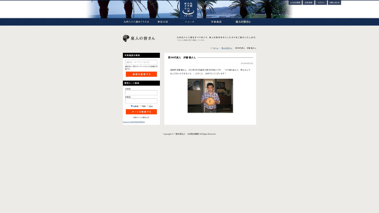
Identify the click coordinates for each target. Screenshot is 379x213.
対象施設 (216, 22)
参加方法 (163, 22)
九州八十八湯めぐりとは (136, 22)
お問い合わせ (334, 2)
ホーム (215, 48)
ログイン (321, 2)
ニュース (189, 22)
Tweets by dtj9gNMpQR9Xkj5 (134, 122)
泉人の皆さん (242, 22)
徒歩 (151, 106)
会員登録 (308, 2)
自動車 (136, 106)
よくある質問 (295, 2)
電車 (144, 106)
